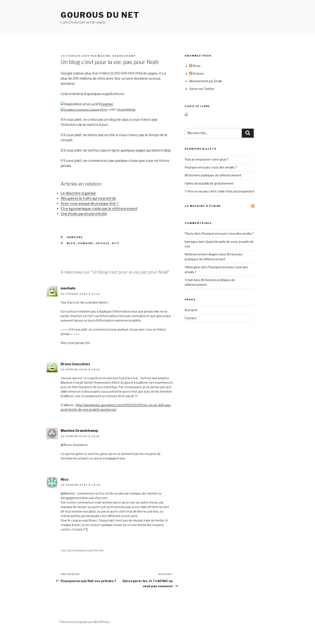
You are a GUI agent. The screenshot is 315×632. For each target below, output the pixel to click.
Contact (190, 318)
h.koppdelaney (126, 109)
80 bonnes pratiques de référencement (213, 175)
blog (71, 243)
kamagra (191, 241)
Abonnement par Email (205, 81)
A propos (191, 310)
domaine (86, 243)
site (116, 243)
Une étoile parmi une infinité (84, 214)
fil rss (196, 66)
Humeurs (75, 237)
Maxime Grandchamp (117, 55)
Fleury (189, 233)
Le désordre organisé (78, 193)
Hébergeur (192, 267)
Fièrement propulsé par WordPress (84, 622)
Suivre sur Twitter (201, 89)
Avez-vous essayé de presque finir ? (89, 203)
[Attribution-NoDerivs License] (80, 109)
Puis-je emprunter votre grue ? (207, 159)
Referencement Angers (202, 254)
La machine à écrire (203, 205)
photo (103, 109)
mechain (68, 288)
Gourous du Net (100, 15)
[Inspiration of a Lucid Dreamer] (87, 104)
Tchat (189, 280)
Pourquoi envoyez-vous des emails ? (211, 167)
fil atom (198, 73)
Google (103, 243)
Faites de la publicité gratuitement (209, 183)
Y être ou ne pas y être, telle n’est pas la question (219, 191)
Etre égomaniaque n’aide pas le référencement (99, 209)
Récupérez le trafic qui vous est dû (88, 198)
